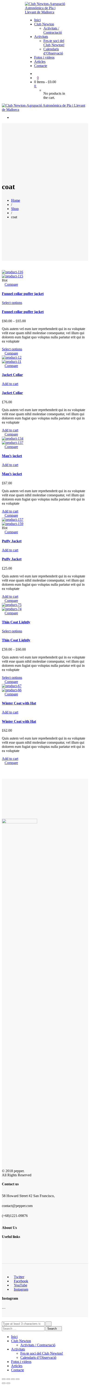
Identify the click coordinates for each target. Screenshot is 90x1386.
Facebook (21, 1281)
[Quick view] (3, 284)
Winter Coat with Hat (19, 703)
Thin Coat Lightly (16, 622)
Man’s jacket (12, 456)
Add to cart (10, 384)
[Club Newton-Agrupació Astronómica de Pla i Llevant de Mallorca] (45, 12)
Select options (12, 303)
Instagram (21, 1289)
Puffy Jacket (11, 541)
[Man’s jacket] (12, 438)
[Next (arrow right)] (8, 1383)
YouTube (20, 1285)
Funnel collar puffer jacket (23, 294)
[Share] (8, 1379)
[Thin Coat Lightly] (11, 605)
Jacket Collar (12, 375)
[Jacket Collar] (11, 357)
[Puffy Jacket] (12, 520)
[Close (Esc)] (4, 1379)
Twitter (19, 1277)
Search (52, 1328)
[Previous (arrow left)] (4, 1383)
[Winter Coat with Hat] (11, 686)
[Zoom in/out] (17, 1379)
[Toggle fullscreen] (13, 1379)
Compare (11, 284)
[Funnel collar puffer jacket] (12, 272)
